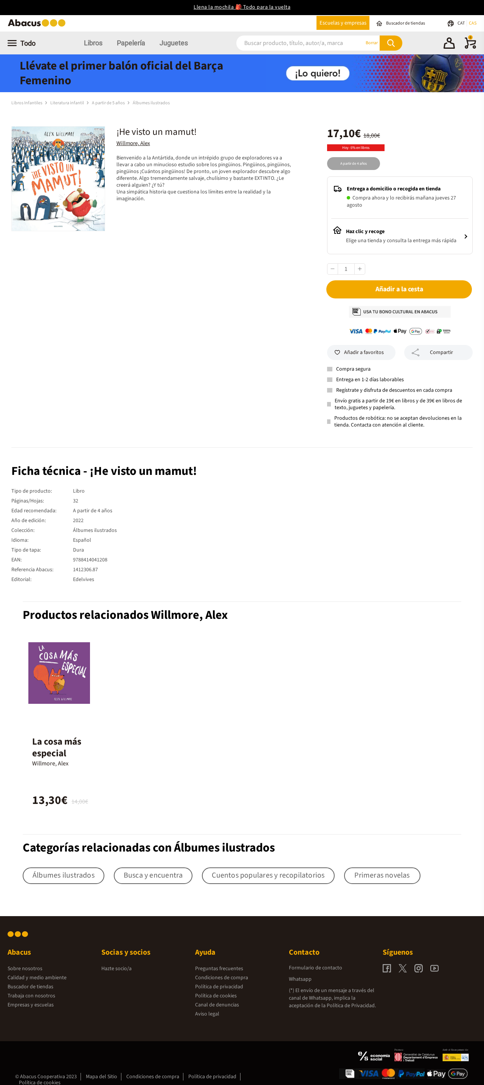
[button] (449, 44)
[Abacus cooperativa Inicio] (39, 26)
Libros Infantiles (27, 103)
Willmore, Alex (133, 143)
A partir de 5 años (109, 103)
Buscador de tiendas (30, 987)
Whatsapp (300, 979)
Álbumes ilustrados (151, 103)
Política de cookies (216, 996)
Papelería (131, 43)
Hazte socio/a (116, 968)
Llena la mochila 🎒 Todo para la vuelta (242, 7)
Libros (93, 43)
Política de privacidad (219, 987)
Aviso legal (207, 1014)
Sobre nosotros (25, 968)
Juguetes (174, 43)
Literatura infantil (67, 103)
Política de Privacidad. (351, 1005)
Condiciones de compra (221, 977)
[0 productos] (470, 47)
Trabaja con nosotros (31, 996)
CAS (472, 23)
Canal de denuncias (217, 1005)
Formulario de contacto (315, 968)
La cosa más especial (56, 747)
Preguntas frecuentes (219, 968)
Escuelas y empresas (343, 23)
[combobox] (291, 43)
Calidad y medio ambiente (37, 977)
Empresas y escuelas (31, 1005)
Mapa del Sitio (101, 1076)
